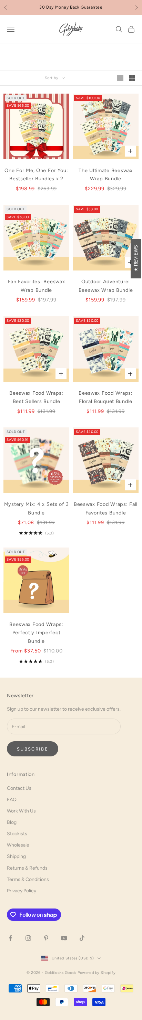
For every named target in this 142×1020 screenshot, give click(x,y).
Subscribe (32, 749)
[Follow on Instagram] (28, 938)
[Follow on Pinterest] (46, 938)
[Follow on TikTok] (82, 938)
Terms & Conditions (28, 879)
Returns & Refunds (27, 868)
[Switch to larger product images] (120, 78)
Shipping (16, 856)
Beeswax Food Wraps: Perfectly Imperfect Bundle (36, 632)
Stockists (17, 834)
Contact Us (19, 788)
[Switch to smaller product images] (132, 78)
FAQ (12, 800)
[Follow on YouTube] (64, 938)
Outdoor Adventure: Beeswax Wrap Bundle (106, 285)
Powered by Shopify (96, 972)
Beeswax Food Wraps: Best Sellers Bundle (36, 397)
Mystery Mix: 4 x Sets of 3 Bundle (36, 508)
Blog (12, 822)
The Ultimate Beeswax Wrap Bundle (105, 174)
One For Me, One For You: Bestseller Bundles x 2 (36, 174)
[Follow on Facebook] (10, 938)
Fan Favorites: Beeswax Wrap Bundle (36, 285)
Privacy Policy (21, 891)
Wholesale (18, 845)
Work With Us (21, 811)
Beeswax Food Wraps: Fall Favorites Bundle (106, 508)
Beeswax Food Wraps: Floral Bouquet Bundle (106, 397)
